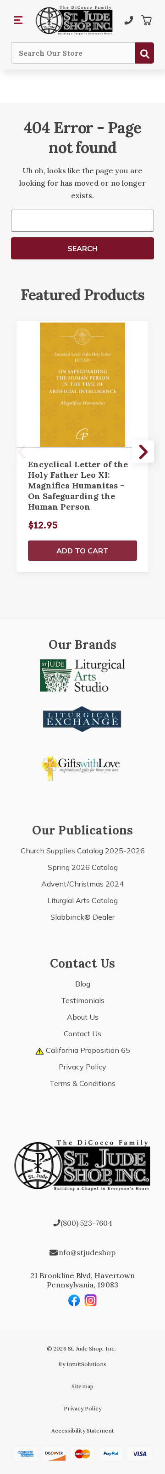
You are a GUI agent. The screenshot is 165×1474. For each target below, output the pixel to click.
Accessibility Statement (82, 1430)
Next (143, 451)
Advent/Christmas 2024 (82, 883)
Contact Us (82, 1033)
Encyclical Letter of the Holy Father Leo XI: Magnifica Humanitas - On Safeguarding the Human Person (78, 485)
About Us (83, 1017)
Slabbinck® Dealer (82, 917)
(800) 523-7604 (86, 1222)
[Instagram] (90, 1300)
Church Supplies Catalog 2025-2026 (83, 850)
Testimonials (82, 1000)
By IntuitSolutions (82, 1364)
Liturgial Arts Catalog (82, 900)
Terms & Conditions (83, 1083)
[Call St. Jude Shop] (128, 20)
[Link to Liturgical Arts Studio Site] (82, 674)
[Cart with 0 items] (146, 20)
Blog (82, 983)
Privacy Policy (82, 1066)
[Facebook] (74, 1300)
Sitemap (82, 1386)
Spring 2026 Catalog (83, 867)
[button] (18, 20)
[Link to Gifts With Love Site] (82, 766)
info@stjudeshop (86, 1252)
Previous (22, 451)
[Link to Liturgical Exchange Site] (82, 717)
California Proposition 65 (87, 1050)
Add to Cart (82, 550)
